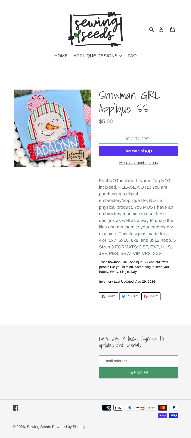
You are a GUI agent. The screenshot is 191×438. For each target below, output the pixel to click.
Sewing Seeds (39, 427)
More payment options (138, 162)
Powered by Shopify (68, 427)
